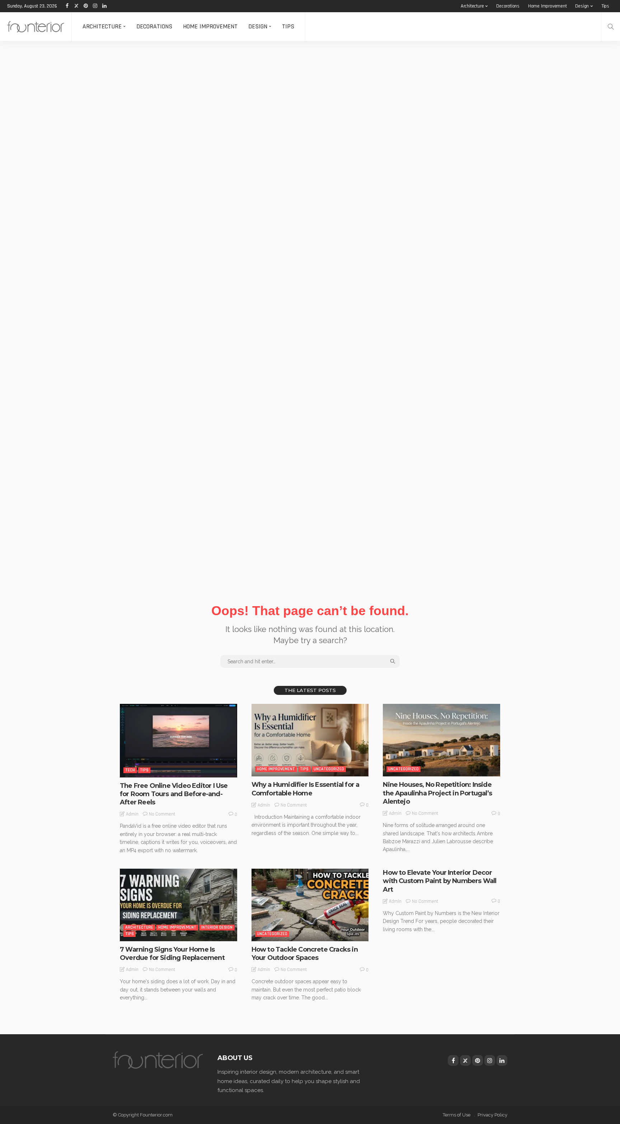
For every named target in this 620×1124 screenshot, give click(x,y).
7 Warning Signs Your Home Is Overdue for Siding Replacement (172, 954)
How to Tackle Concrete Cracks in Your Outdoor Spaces (305, 954)
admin (132, 814)
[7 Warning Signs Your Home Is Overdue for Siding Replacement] (178, 905)
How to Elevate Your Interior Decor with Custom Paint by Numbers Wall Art (439, 881)
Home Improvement (547, 6)
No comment (162, 814)
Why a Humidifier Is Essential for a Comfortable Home (306, 789)
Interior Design (216, 927)
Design (582, 6)
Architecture (472, 6)
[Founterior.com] (35, 26)
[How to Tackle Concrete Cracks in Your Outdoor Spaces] (310, 905)
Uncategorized (329, 769)
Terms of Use (456, 1115)
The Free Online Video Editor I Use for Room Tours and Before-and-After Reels (173, 794)
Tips (605, 6)
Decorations (508, 6)
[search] (610, 26)
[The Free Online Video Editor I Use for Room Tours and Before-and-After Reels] (178, 740)
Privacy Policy (492, 1115)
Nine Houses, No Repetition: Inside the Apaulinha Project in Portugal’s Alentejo (437, 793)
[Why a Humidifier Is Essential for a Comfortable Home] (310, 740)
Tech (130, 770)
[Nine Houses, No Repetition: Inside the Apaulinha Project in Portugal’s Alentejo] (441, 740)
